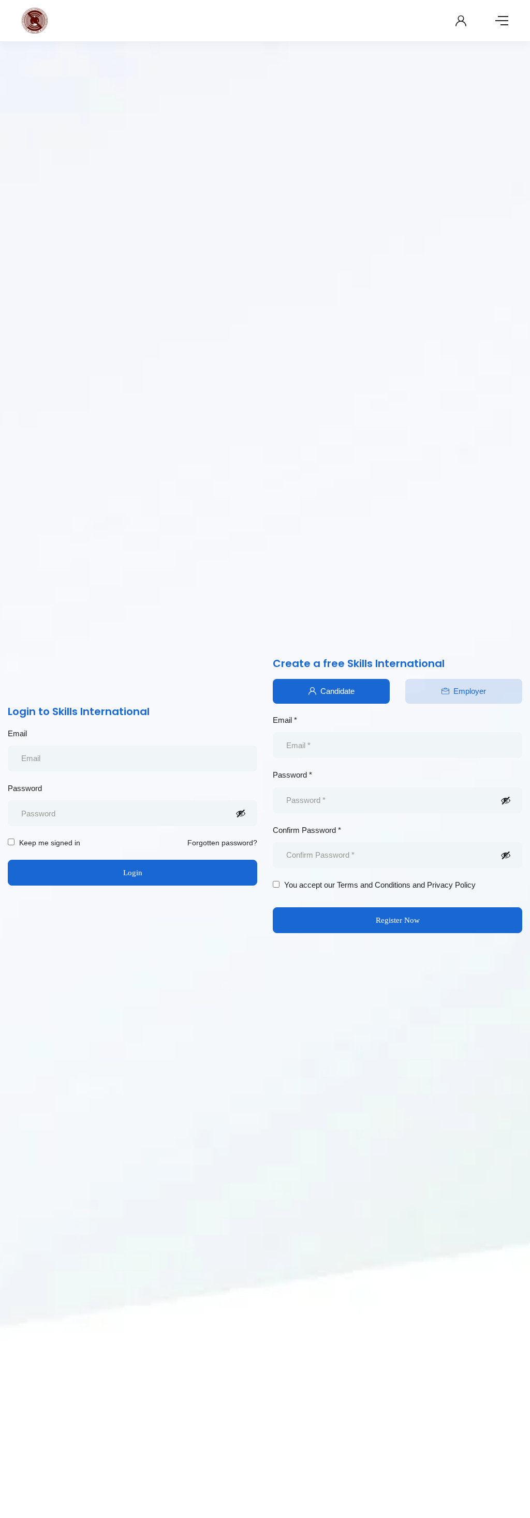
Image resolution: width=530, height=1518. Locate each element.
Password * (292, 774)
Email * (285, 720)
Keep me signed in (48, 843)
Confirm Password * (307, 830)
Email (17, 733)
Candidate (337, 691)
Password (25, 788)
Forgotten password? (222, 843)
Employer (469, 691)
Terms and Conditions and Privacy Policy (406, 884)
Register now (398, 920)
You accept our (379, 884)
